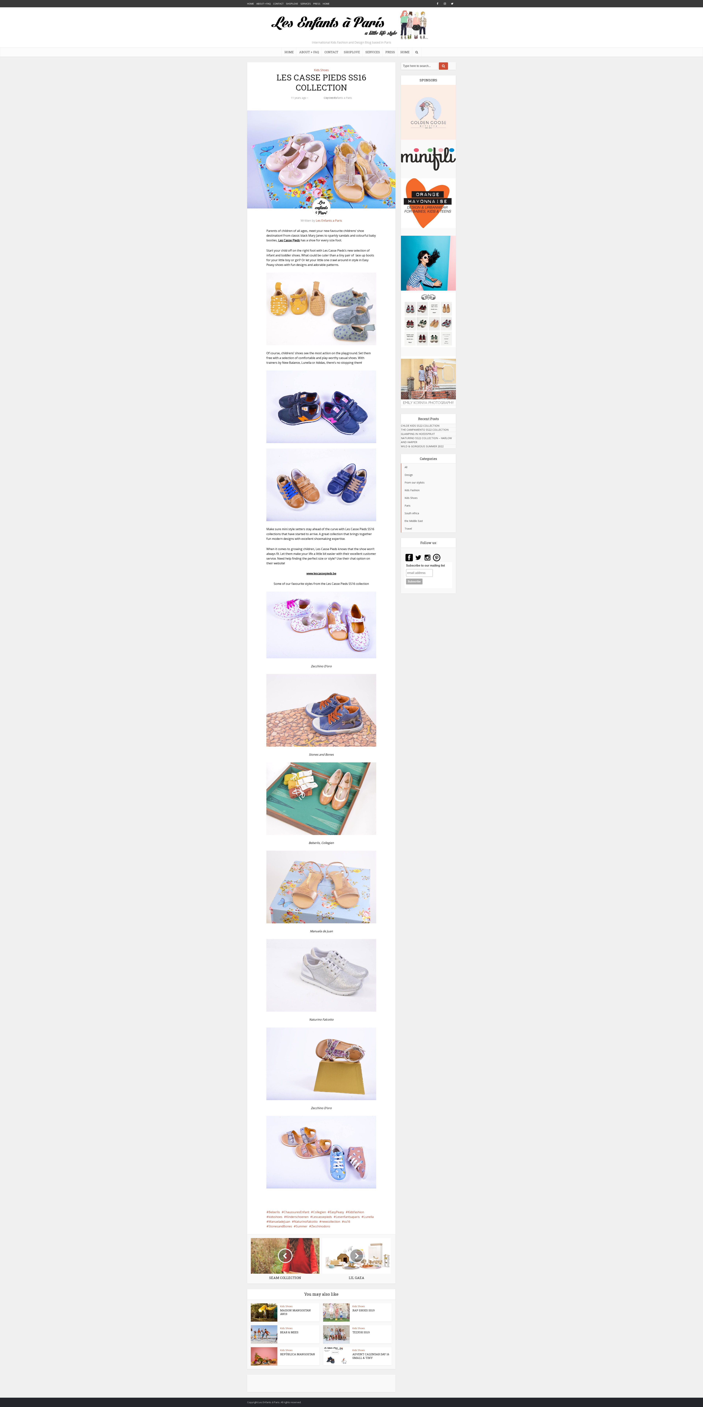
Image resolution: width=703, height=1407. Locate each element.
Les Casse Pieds (289, 240)
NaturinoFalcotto (306, 1222)
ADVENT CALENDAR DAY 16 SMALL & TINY (370, 1356)
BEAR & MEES (289, 1332)
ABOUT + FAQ (263, 3)
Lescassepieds (322, 1217)
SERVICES (305, 3)
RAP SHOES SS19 (363, 1310)
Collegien (319, 1212)
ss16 (347, 1222)
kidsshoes (275, 1217)
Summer (301, 1226)
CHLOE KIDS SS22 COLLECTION (420, 425)
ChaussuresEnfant (296, 1212)
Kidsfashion (356, 1212)
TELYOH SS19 (361, 1332)
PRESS (316, 3)
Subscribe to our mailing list (425, 565)
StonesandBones (280, 1226)
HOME (250, 3)
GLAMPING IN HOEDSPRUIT (418, 434)
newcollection (330, 1222)
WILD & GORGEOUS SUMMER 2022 (422, 446)
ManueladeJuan (279, 1222)
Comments (316, 100)
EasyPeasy (337, 1212)
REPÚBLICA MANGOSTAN (297, 1354)
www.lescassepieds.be (321, 573)
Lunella (369, 1217)
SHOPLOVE (292, 3)
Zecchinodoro (320, 1226)
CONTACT (278, 3)
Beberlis (274, 1212)
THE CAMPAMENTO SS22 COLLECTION (425, 429)
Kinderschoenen (297, 1217)
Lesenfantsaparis (348, 1217)
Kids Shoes (321, 70)
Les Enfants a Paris (340, 97)
